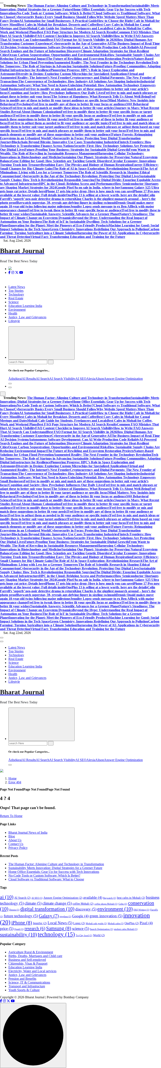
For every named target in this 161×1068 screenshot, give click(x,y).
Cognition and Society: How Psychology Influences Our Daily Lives (56, 93)
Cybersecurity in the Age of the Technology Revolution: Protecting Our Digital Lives (79, 176)
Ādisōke (13, 378)
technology (56, 934)
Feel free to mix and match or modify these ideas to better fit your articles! (62, 108)
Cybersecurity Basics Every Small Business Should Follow (55, 17)
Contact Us (15, 844)
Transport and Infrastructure (26, 986)
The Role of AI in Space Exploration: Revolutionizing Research (98, 168)
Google (80, 916)
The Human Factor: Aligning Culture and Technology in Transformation (79, 5)
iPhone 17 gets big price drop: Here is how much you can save (89, 191)
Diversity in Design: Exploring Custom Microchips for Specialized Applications (72, 74)
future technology (21, 916)
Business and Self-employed (27, 959)
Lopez (79, 923)
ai (20, 378)
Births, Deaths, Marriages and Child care (35, 956)
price (6, 928)
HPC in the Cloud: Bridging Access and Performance (77, 183)
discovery (85, 909)
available (92, 897)
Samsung (58, 928)
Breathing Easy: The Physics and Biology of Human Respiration (86, 165)
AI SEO (80, 378)
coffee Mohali (83, 903)
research (35, 928)
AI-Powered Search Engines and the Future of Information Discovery (78, 49)
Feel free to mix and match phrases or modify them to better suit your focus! (73, 130)
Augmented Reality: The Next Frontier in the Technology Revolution (102, 62)
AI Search (42, 378)
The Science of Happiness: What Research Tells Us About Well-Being (100, 96)
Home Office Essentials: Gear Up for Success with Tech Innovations (53, 871)
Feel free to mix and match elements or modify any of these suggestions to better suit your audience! (77, 132)
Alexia (90, 378)
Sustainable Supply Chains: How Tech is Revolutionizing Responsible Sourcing (78, 178)
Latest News (16, 287)
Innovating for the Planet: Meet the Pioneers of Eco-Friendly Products (59, 225)
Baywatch (109, 898)
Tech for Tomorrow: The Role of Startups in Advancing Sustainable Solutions (79, 64)
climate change (57, 903)
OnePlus (132, 923)
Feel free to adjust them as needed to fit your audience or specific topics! (59, 123)
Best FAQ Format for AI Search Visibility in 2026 (82, 39)
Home (12, 778)
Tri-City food (84, 935)
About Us (14, 840)
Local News (60, 923)
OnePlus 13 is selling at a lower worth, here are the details (106, 195)
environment (115, 909)
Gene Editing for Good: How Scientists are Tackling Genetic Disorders (61, 161)
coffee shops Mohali (106, 904)
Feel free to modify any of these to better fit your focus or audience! (79, 104)
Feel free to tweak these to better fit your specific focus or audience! (74, 210)
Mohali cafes (116, 923)
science (80, 928)
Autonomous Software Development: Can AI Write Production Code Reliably (84, 47)
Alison (99, 378)
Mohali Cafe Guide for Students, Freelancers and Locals (67, 28)
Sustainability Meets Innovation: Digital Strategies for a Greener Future (55, 868)
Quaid (19, 929)
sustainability (18, 934)
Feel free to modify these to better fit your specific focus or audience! (62, 115)
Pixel (146, 923)
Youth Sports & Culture (24, 990)
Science (13, 302)
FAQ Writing (141, 910)
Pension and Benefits (22, 978)
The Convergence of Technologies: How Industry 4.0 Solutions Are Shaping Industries (79, 81)
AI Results (29, 378)
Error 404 (14, 782)
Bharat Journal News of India (27, 832)
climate (33, 903)
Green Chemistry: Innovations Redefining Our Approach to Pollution (99, 229)
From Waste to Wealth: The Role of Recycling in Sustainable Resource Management (75, 151)
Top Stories (15, 290)
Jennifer (40, 923)
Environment (17, 309)
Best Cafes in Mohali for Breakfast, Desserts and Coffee (57, 24)
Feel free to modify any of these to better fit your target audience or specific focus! (77, 98)
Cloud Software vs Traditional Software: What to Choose (46, 879)
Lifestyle (14, 321)
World (99, 935)
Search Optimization (101, 929)
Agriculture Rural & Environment (30, 952)
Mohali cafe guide (96, 923)
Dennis (14, 910)
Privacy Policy (18, 847)
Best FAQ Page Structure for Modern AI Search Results (77, 32)
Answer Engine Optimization (123, 378)
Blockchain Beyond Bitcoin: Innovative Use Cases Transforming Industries (65, 142)
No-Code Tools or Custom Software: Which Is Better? (55, 13)
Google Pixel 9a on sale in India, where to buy (88, 187)
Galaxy (49, 915)
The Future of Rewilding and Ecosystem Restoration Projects (90, 58)
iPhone (21, 922)
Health (12, 313)
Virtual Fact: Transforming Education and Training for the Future (77, 237)
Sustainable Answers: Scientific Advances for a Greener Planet (75, 214)
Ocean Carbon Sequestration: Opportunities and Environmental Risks (58, 55)
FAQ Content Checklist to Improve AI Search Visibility (74, 36)
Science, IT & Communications (29, 982)
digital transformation (47, 909)
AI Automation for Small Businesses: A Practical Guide (58, 21)
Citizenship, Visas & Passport (27, 963)
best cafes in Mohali (131, 897)
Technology (16, 294)
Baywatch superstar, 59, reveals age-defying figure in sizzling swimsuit (66, 202)
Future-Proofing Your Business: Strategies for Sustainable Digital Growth (77, 149)
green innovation (106, 916)
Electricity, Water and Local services (32, 971)
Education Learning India (25, 306)
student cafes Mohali (126, 929)
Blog (11, 836)
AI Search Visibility (62, 378)
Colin (122, 904)
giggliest (65, 916)
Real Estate (15, 298)
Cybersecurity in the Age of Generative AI (81, 43)
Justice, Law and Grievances (27, 317)
